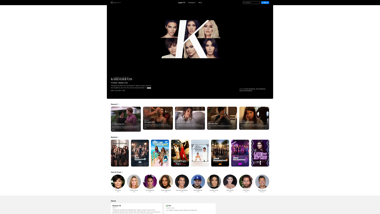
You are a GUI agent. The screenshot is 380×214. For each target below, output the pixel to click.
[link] (115, 137)
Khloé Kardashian (250, 89)
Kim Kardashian (260, 89)
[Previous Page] (108, 118)
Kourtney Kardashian (245, 90)
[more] (138, 129)
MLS (200, 3)
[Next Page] (271, 118)
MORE (149, 88)
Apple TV (181, 3)
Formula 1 (192, 3)
